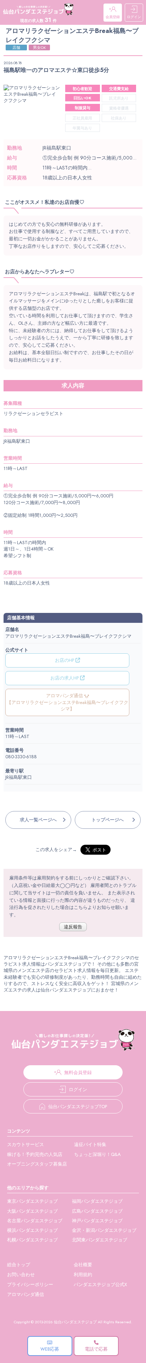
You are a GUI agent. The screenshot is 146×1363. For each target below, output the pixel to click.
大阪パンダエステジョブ (32, 1211)
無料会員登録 (78, 1072)
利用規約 (83, 1274)
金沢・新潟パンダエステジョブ (104, 1230)
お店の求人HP (65, 678)
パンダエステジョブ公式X (100, 1284)
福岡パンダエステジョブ (97, 1201)
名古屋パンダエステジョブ (34, 1220)
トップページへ (107, 819)
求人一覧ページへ (38, 819)
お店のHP (65, 660)
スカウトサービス (25, 1144)
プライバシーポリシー (30, 1284)
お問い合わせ (21, 1274)
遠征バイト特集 (90, 1144)
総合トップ (18, 1264)
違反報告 (73, 926)
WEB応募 (49, 1349)
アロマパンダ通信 (25, 1294)
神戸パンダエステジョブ (97, 1220)
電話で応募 (96, 1349)
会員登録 (113, 16)
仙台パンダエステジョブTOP (77, 1106)
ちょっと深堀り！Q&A (97, 1154)
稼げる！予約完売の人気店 (34, 1154)
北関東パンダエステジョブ (99, 1239)
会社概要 (83, 1264)
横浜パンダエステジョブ (32, 1230)
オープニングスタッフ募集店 (37, 1164)
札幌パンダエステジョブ (32, 1239)
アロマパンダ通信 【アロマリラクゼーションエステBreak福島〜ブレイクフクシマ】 (67, 702)
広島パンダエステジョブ (97, 1211)
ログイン (134, 16)
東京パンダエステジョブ (32, 1201)
